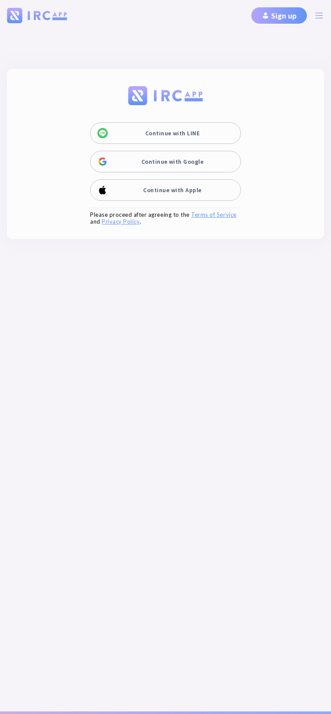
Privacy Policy (121, 221)
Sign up (284, 15)
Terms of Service (213, 215)
